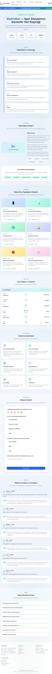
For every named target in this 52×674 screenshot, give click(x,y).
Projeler (25, 2)
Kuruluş (13, 2)
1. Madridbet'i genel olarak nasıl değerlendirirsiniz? (19, 409)
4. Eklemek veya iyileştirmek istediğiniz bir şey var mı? (20, 456)
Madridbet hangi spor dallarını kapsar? (11, 616)
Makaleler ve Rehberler (14, 428)
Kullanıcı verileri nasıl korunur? (10, 621)
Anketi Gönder (26, 468)
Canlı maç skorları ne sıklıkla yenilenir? (11, 612)
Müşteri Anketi (39, 2)
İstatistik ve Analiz (13, 424)
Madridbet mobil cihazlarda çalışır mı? (11, 625)
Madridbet (6, 3)
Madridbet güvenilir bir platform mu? (11, 603)
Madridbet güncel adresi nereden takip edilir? (13, 607)
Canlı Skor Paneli (13, 419)
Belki (10, 446)
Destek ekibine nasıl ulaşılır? (9, 630)
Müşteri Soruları (14, 4)
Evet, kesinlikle (12, 441)
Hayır (10, 451)
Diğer (10, 433)
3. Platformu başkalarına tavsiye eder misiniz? (18, 438)
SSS (20, 4)
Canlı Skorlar (31, 2)
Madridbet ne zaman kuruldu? (9, 634)
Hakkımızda (18, 2)
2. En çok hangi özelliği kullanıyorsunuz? (16, 416)
